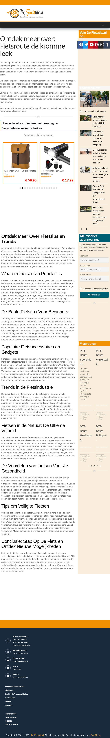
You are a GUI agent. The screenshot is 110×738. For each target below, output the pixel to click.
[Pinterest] (97, 45)
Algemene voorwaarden (14, 686)
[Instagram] (102, 45)
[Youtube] (92, 45)
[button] (20, 188)
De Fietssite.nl (37, 735)
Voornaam (84, 256)
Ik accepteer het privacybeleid (95, 289)
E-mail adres (85, 274)
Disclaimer (9, 690)
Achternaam (85, 265)
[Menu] (103, 25)
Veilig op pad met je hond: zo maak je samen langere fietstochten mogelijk (100, 174)
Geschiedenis (11, 717)
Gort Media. (96, 735)
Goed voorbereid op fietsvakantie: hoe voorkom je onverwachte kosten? (100, 156)
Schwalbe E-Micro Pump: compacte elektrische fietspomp (98, 138)
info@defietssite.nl (20, 661)
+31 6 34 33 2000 (20, 653)
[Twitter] (86, 45)
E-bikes (9, 721)
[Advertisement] (94, 67)
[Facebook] (81, 45)
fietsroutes (11, 714)
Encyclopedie (12, 724)
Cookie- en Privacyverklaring (16, 694)
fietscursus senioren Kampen (93, 111)
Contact (8, 701)
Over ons (8, 705)
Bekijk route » (86, 406)
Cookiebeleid (10, 698)
